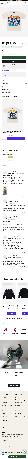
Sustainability (5, 89)
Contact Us (4, 416)
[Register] (21, 440)
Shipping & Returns (6, 92)
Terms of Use (18, 410)
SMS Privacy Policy (20, 416)
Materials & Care (6, 83)
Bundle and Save (6, 70)
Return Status (18, 405)
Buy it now (14, 61)
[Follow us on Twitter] (6, 424)
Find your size (23, 50)
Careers (4, 413)
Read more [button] (6, 185)
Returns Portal (18, 402)
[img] (10, 171)
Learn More (14, 385)
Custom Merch (5, 400)
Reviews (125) (5, 143)
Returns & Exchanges (20, 400)
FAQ (16, 397)
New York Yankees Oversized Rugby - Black (9, 306)
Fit (2, 86)
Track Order (18, 408)
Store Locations (5, 410)
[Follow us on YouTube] (3, 427)
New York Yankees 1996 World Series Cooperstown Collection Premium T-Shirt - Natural (11, 132)
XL (12, 53)
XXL (16, 53)
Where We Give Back (7, 405)
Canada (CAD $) (6, 446)
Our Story (4, 397)
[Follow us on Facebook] (3, 424)
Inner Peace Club (6, 402)
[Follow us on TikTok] (6, 427)
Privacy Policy (18, 413)
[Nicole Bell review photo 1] (5, 190)
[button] (5, 157)
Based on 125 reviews (8, 154)
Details (3, 80)
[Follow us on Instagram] (9, 424)
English (14, 446)
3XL (19, 53)
